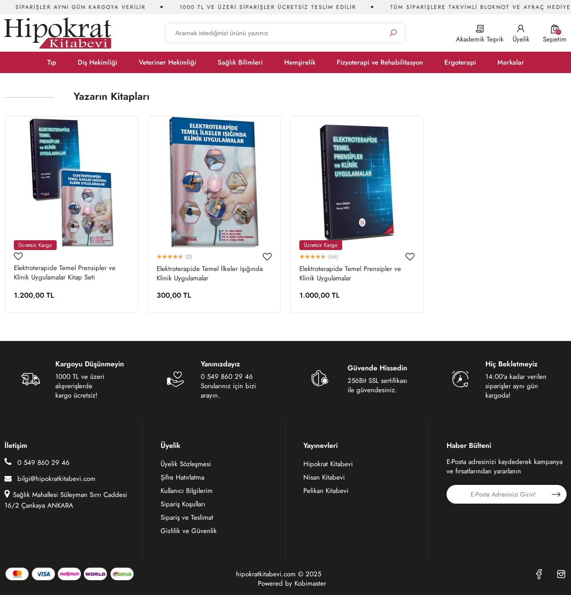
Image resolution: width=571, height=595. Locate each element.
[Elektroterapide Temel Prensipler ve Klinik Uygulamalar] (356, 182)
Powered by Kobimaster (292, 583)
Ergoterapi (460, 62)
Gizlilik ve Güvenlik (189, 531)
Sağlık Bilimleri (240, 62)
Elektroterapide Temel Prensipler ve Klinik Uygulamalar (350, 273)
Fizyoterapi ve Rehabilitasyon (380, 62)
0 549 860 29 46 (42, 463)
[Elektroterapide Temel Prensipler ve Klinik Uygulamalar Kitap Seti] (71, 182)
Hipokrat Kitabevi (328, 464)
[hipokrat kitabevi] (58, 32)
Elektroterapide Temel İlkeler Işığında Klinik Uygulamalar (210, 273)
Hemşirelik (299, 62)
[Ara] (393, 33)
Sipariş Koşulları (183, 504)
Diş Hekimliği (97, 62)
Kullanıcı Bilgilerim (187, 491)
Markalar (510, 62)
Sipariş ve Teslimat (187, 517)
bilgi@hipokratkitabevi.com (56, 479)
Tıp (51, 62)
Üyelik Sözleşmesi (186, 464)
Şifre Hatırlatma (182, 477)
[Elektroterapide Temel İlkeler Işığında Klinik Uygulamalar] (214, 182)
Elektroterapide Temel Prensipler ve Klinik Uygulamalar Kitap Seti (65, 272)
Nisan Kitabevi (324, 477)
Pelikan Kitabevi (325, 491)
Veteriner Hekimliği (167, 62)
